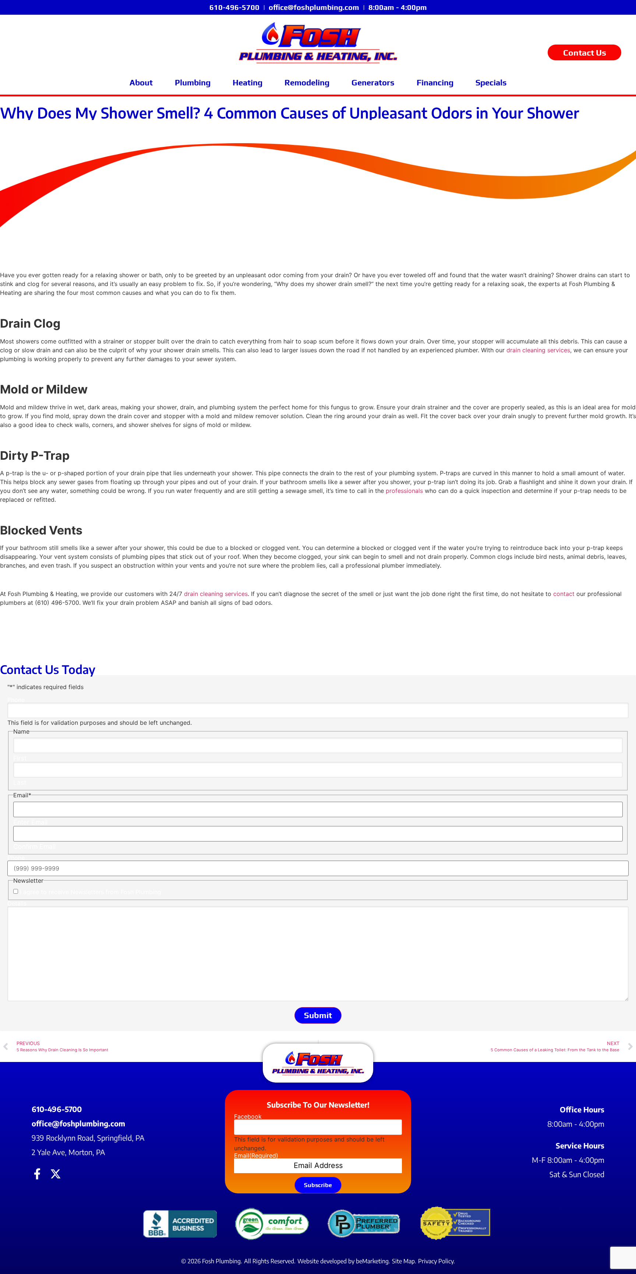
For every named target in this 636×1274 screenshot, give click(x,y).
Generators (373, 82)
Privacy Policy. (436, 1261)
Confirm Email (34, 846)
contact (564, 593)
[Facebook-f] (37, 1173)
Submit (318, 1015)
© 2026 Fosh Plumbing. (211, 1261)
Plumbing (193, 82)
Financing (435, 82)
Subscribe (318, 1185)
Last (19, 782)
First (19, 758)
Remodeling (307, 82)
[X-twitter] (55, 1173)
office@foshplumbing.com (314, 7)
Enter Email (30, 822)
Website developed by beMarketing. (343, 1261)
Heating (247, 82)
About (141, 82)
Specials (491, 82)
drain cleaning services (538, 350)
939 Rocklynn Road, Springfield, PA (88, 1137)
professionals (404, 490)
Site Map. (404, 1261)
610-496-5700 (234, 7)
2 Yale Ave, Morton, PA (68, 1152)
